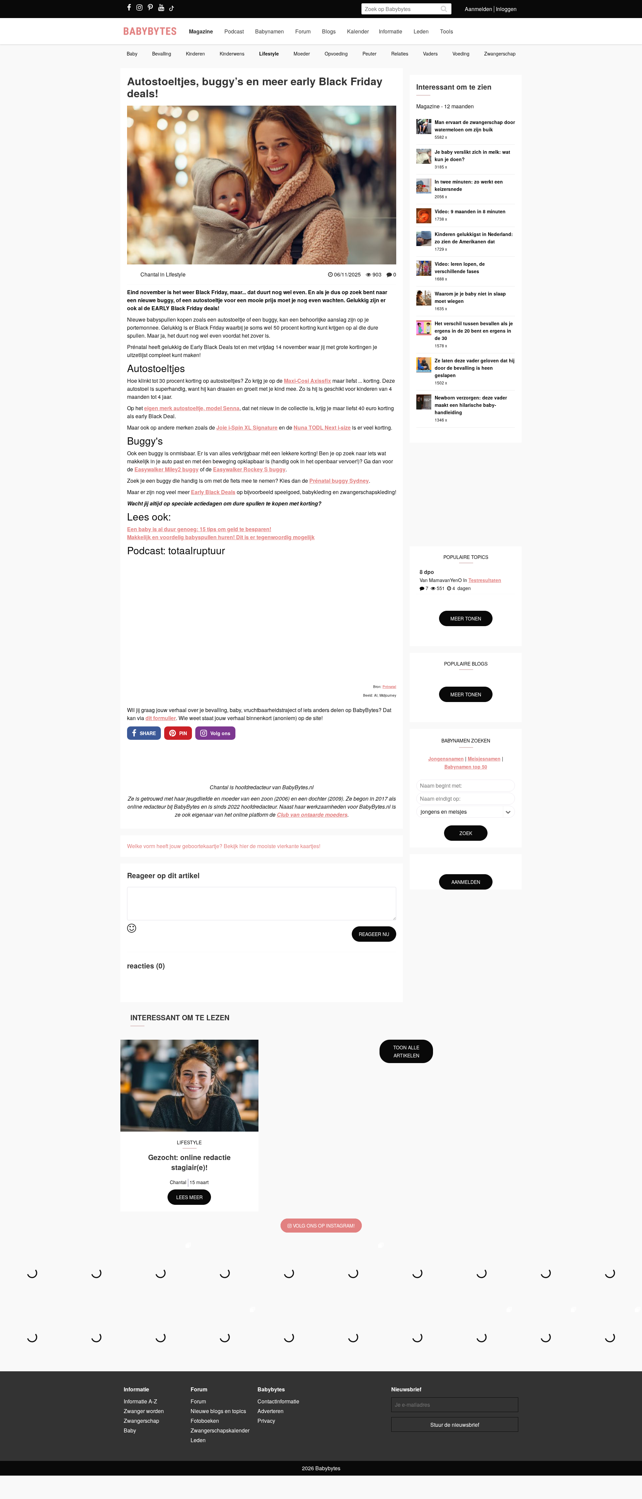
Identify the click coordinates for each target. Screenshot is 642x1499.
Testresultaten (484, 580)
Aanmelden (478, 9)
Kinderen (195, 53)
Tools (446, 31)
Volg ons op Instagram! (323, 1225)
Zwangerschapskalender (220, 1430)
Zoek (465, 833)
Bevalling (161, 53)
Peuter (369, 53)
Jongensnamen (446, 758)
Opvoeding (336, 53)
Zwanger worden (144, 1411)
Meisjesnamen (484, 758)
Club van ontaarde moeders (312, 814)
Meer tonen (465, 618)
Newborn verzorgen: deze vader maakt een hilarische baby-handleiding (471, 405)
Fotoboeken (205, 1420)
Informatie (390, 31)
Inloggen (506, 9)
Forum (303, 31)
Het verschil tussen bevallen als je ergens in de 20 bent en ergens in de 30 (474, 330)
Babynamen (269, 31)
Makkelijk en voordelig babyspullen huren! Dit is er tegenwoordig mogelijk (221, 537)
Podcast (234, 31)
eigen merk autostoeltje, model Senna (191, 408)
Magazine (201, 31)
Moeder (302, 53)
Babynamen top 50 (465, 766)
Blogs (329, 31)
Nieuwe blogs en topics (218, 1411)
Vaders (430, 53)
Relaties (399, 53)
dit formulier (160, 718)
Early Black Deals (213, 492)
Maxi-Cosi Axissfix (307, 380)
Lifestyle (269, 53)
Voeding (460, 53)
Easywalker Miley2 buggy (166, 469)
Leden (421, 31)
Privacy (266, 1420)
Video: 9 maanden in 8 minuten (470, 211)
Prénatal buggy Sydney (339, 480)
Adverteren (270, 1411)
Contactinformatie (278, 1401)
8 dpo (427, 572)
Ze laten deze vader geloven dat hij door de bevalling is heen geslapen (475, 367)
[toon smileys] (131, 928)
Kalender (358, 31)
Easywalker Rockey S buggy (249, 469)
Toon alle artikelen (406, 1051)
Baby (132, 53)
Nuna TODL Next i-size (322, 427)
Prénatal (389, 686)
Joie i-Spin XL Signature (247, 427)
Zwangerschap (500, 53)
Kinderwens (232, 53)
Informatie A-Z (140, 1401)
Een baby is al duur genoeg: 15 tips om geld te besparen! (199, 529)
